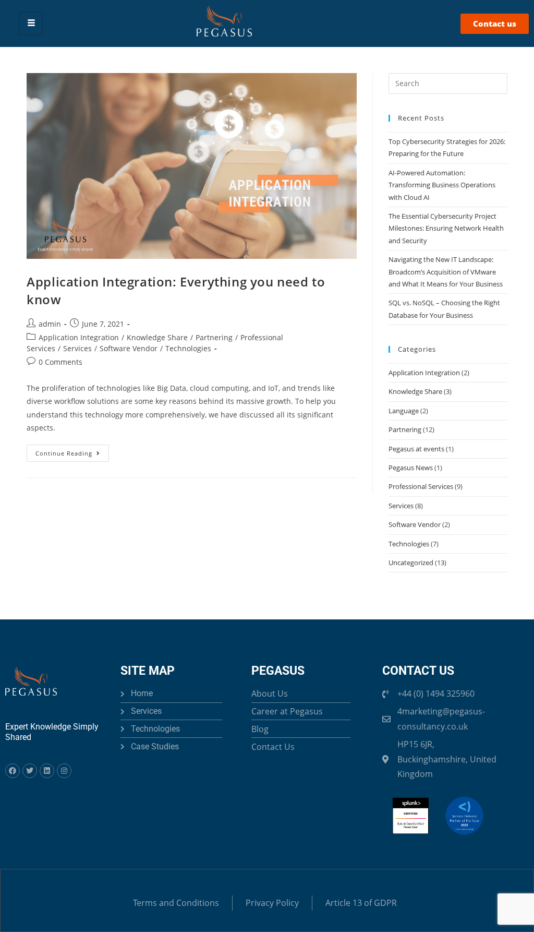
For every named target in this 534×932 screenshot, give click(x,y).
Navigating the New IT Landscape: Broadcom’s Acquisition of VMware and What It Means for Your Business (446, 272)
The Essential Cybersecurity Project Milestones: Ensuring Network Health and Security (446, 228)
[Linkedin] (47, 770)
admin (50, 324)
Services (77, 348)
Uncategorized (411, 562)
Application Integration (79, 337)
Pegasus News (411, 467)
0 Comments (60, 362)
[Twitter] (29, 770)
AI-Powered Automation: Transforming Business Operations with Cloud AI (442, 185)
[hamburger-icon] (31, 23)
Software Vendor (128, 348)
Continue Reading (72, 451)
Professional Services (421, 486)
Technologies (188, 348)
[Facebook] (12, 770)
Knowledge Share (157, 337)
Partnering (214, 337)
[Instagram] (64, 770)
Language (404, 410)
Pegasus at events (416, 448)
